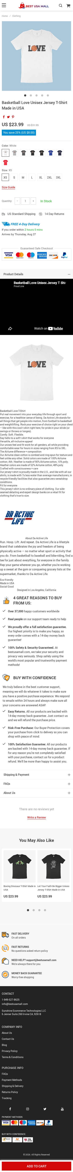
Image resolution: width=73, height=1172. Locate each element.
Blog (4, 1045)
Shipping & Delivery (12, 1086)
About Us (7, 1032)
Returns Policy (10, 1092)
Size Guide (8, 187)
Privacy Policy (10, 1051)
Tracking (7, 1098)
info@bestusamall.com (15, 1004)
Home (5, 15)
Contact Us (8, 1039)
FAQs (5, 1074)
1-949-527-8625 (10, 999)
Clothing (16, 15)
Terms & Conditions (12, 1057)
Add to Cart (36, 1166)
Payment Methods (12, 1080)
